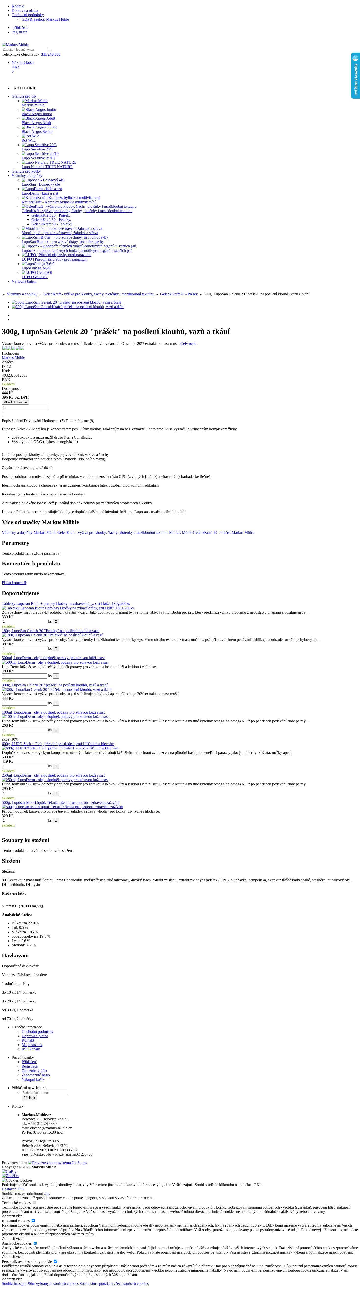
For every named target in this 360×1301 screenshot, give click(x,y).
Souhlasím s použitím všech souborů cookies (114, 1283)
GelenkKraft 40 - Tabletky (51, 224)
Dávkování (32, 421)
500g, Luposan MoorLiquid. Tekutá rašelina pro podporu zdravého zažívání (60, 802)
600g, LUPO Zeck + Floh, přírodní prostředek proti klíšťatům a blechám (58, 744)
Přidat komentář (14, 583)
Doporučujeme (80, 421)
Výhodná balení (24, 281)
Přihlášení (29, 1062)
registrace (19, 32)
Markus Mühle (13, 358)
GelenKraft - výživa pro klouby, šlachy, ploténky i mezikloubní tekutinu (98, 294)
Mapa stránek (32, 1045)
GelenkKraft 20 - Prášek (179, 294)
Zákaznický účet (34, 1071)
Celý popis (188, 343)
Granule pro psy (24, 96)
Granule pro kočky (26, 171)
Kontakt (18, 6)
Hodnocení (53, 421)
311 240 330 (50, 54)
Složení (17, 421)
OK (21, 1189)
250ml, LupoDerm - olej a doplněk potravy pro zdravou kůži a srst (53, 775)
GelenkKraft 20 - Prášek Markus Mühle (223, 532)
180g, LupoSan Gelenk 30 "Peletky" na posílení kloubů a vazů (50, 631)
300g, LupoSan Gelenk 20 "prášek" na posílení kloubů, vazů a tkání (55, 685)
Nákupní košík (33, 1079)
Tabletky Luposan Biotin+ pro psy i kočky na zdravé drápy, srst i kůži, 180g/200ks (66, 603)
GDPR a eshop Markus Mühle (45, 19)
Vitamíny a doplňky (27, 175)
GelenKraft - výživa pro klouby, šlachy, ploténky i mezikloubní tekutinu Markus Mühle (124, 532)
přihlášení (20, 27)
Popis (6, 421)
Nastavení (10, 1189)
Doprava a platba (25, 10)
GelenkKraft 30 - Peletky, (51, 220)
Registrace (30, 1066)
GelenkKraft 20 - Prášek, (51, 215)
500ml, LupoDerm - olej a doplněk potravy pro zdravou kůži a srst (53, 658)
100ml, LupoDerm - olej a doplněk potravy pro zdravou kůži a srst (53, 712)
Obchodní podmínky (28, 15)
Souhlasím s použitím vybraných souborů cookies (41, 1283)
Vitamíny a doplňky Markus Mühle (29, 532)
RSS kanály (31, 1049)
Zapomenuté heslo (36, 1075)
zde (46, 1193)
